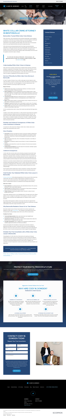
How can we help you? (9, 355)
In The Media (20, 387)
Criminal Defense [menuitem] (30, 6)
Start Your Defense (33, 274)
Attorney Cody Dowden (7, 177)
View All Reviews (53, 97)
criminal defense (15, 210)
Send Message (17, 370)
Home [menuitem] (22, 6)
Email (18, 348)
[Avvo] (33, 393)
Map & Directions (27, 405)
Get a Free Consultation (52, 387)
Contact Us (57, 6)
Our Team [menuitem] (26, 6)
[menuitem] (53, 37)
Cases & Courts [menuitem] (37, 6)
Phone (7, 348)
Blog (31, 387)
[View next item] (54, 93)
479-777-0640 (59, 1)
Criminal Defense (14, 387)
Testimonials (26, 387)
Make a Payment (36, 387)
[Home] (11, 6)
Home (8, 387)
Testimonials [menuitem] (50, 6)
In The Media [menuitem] (43, 6)
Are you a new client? (9, 351)
